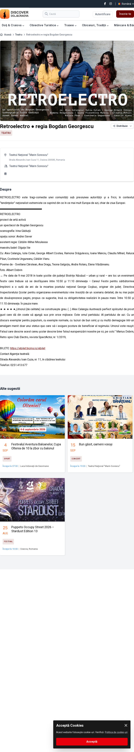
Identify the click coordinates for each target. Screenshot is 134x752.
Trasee (69, 25)
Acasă (7, 34)
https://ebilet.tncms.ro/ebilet (27, 348)
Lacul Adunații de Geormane (34, 466)
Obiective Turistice (43, 25)
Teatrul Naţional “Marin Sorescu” (28, 155)
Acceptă (91, 741)
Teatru (18, 34)
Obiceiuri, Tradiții (94, 25)
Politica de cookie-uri (116, 732)
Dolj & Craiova (12, 25)
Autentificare (102, 14)
